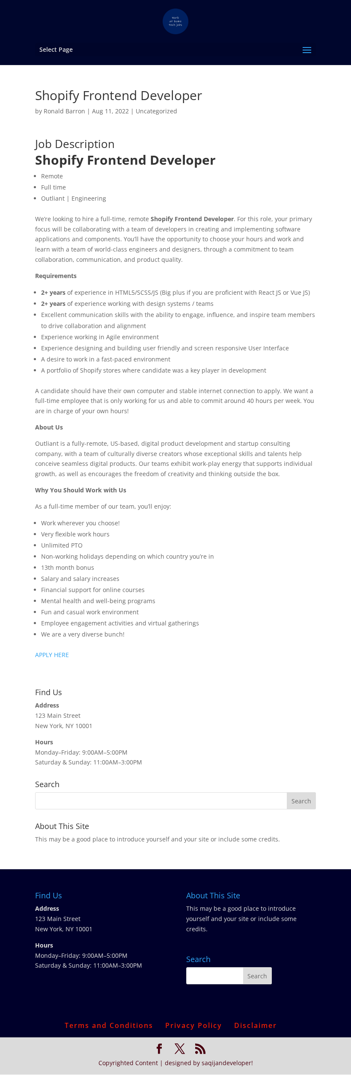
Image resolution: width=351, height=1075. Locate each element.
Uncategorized (156, 111)
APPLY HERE (52, 655)
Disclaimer (255, 1025)
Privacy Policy (193, 1025)
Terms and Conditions (109, 1025)
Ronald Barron (64, 111)
